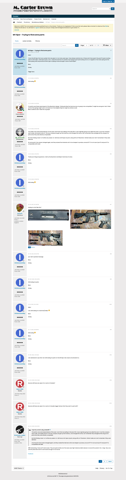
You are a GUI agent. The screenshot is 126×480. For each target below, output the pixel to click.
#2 (111, 78)
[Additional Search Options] (110, 8)
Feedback (30, 453)
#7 (111, 204)
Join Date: (17, 66)
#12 (111, 355)
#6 (111, 179)
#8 (111, 254)
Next (110, 461)
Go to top (109, 468)
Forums (15, 16)
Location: (16, 221)
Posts (17, 41)
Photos (37, 41)
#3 (111, 103)
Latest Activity (27, 41)
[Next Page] (98, 45)
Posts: (16, 67)
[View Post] (50, 430)
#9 (111, 279)
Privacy (102, 468)
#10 (111, 304)
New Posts (16, 19)
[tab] (17, 41)
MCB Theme (18, 468)
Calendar (53, 19)
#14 (110, 403)
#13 (111, 380)
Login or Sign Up (107, 1)
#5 (111, 154)
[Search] (112, 8)
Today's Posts (37, 19)
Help (96, 468)
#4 (111, 128)
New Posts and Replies (26, 19)
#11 (111, 329)
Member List (46, 19)
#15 (111, 426)
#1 (111, 50)
